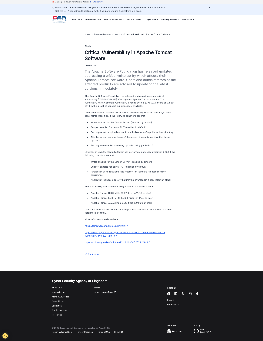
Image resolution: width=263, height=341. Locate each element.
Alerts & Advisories (102, 34)
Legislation (57, 306)
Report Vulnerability (61, 332)
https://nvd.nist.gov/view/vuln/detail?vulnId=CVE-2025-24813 (118, 242)
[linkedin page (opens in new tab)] (176, 293)
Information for (58, 292)
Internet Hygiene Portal (103, 292)
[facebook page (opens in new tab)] (168, 293)
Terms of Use (104, 332)
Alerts (117, 34)
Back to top (94, 254)
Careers (96, 288)
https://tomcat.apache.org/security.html (106, 226)
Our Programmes (59, 310)
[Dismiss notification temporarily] (209, 7)
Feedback (173, 304)
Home (87, 34)
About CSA (57, 288)
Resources (57, 315)
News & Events (58, 301)
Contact (170, 300)
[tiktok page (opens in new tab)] (197, 293)
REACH (118, 332)
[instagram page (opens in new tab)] (190, 293)
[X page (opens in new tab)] (183, 293)
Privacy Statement (85, 332)
